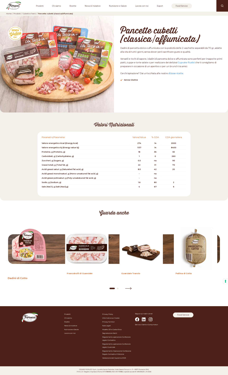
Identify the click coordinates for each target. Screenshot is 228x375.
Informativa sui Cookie (110, 318)
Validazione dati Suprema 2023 (114, 358)
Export (160, 6)
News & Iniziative (93, 6)
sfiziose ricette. (176, 73)
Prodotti (40, 6)
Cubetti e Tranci (29, 14)
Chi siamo (56, 6)
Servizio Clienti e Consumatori (146, 325)
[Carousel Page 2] (117, 288)
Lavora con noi (141, 6)
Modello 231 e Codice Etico (112, 329)
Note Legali (106, 326)
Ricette (72, 6)
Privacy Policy (107, 314)
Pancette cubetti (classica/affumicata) (55, 14)
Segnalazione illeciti (109, 333)
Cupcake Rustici (186, 62)
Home (9, 14)
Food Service (182, 6)
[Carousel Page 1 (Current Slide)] (112, 288)
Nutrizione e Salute (118, 6)
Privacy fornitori (108, 322)
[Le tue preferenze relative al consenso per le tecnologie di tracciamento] (225, 281)
